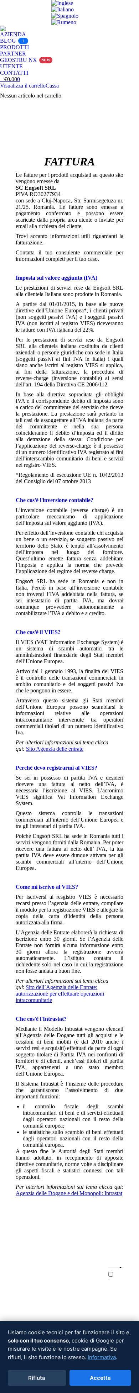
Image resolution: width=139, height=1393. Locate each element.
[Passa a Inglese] (62, 3)
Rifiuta (36, 1377)
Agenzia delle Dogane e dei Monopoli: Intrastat (69, 1193)
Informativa (102, 1357)
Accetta (100, 1377)
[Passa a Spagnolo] (64, 16)
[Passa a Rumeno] (63, 22)
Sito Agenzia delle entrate (54, 749)
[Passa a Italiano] (62, 9)
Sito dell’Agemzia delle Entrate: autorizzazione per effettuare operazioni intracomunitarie (60, 993)
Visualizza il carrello (23, 86)
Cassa (52, 86)
